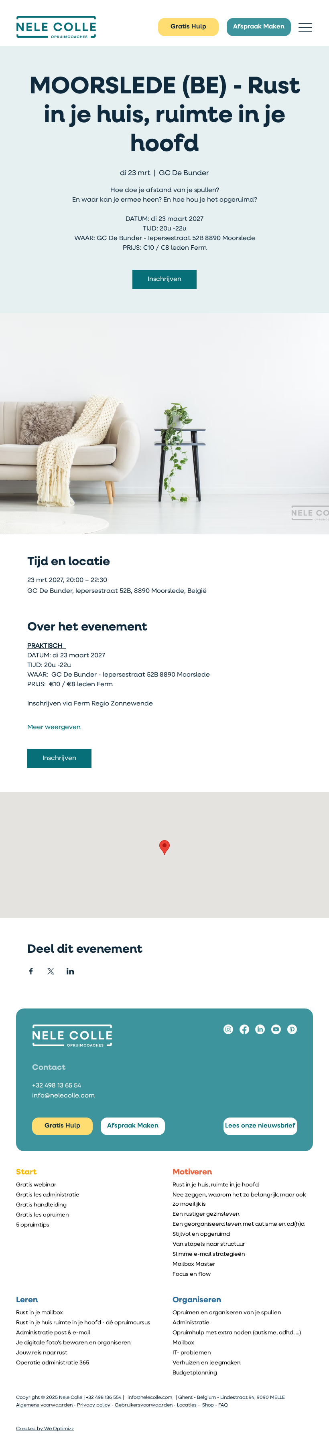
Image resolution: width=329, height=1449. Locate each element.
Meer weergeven (54, 727)
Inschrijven (164, 279)
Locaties (187, 1405)
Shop (208, 1405)
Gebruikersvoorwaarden (144, 1405)
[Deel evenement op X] (51, 971)
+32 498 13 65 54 (56, 1086)
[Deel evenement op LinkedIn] (70, 971)
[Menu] (306, 27)
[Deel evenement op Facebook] (31, 971)
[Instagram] (228, 1029)
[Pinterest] (292, 1029)
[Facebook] (244, 1029)
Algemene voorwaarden (45, 1405)
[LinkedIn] (260, 1029)
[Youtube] (276, 1029)
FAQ (223, 1405)
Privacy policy (93, 1405)
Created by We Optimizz (45, 1429)
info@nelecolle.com (63, 1096)
